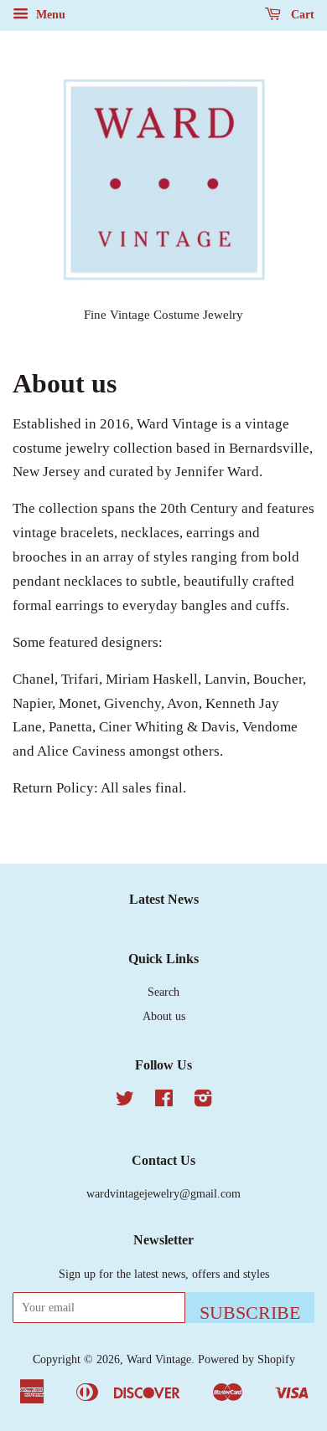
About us (164, 1016)
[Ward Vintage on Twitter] (125, 1101)
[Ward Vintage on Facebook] (164, 1101)
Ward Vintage (159, 1359)
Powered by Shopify (246, 1359)
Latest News (164, 899)
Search (163, 991)
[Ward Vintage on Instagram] (203, 1101)
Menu (49, 14)
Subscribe (250, 1312)
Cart (301, 14)
